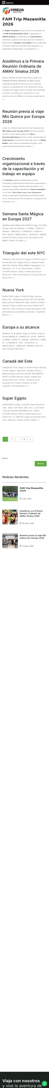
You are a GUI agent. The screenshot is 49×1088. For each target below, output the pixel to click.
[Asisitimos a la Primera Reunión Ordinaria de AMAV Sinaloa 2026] (10, 517)
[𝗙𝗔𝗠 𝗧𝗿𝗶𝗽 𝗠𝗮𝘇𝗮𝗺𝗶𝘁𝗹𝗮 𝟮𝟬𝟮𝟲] (10, 493)
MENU (10, 3)
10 (24, 439)
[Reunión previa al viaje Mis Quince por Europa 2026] (10, 541)
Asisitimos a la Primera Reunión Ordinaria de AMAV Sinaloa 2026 (31, 513)
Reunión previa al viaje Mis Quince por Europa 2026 (33, 536)
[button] (4, 2)
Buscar (5, 458)
